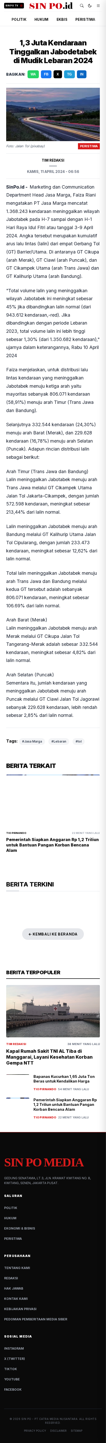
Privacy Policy (35, 1430)
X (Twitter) (14, 1359)
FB (46, 74)
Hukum (10, 1218)
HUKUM (41, 19)
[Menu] (98, 5)
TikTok (10, 1369)
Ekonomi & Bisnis (19, 1228)
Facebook (13, 1389)
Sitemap (76, 1430)
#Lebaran (58, 741)
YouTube (12, 1379)
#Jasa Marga (32, 741)
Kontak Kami (16, 1299)
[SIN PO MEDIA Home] (51, 5)
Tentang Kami (17, 1268)
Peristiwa (13, 1239)
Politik (10, 1208)
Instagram (14, 1348)
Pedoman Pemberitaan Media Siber (35, 1319)
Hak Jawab (13, 1288)
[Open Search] (81, 5)
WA (33, 74)
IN (81, 74)
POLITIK (19, 19)
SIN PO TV (11, 5)
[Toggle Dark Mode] (89, 5)
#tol (79, 741)
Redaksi (11, 1278)
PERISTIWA (85, 19)
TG (69, 74)
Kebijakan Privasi (20, 1309)
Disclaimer (58, 1430)
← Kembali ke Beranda (53, 934)
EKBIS (62, 19)
